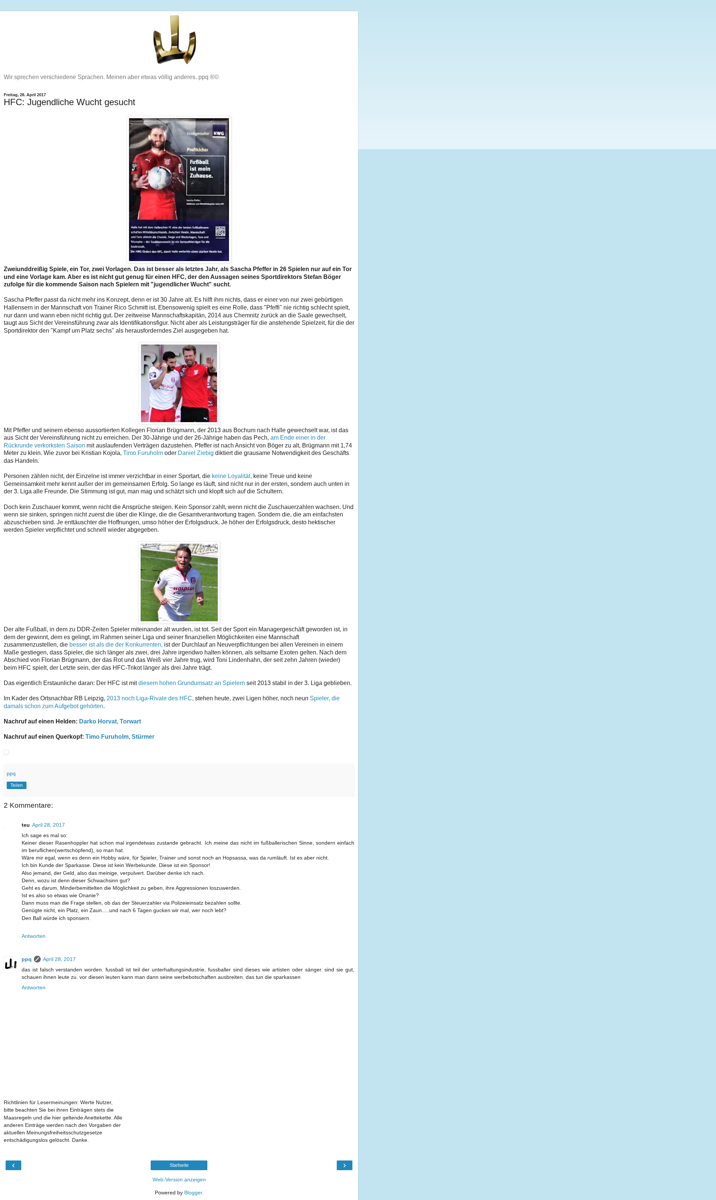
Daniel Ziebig (196, 453)
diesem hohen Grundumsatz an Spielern (192, 683)
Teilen (16, 785)
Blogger (193, 1193)
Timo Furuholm (143, 453)
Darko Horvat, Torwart (110, 721)
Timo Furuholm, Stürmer (119, 736)
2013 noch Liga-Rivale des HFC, (150, 698)
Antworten (33, 936)
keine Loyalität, (231, 476)
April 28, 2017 (48, 825)
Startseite (179, 1165)
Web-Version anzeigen (179, 1179)
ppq (27, 959)
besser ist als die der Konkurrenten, (116, 644)
